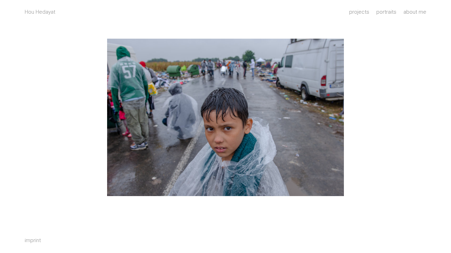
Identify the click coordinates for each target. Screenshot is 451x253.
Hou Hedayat (40, 12)
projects (359, 12)
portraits (386, 12)
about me (414, 12)
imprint (33, 240)
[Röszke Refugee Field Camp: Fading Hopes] (225, 117)
